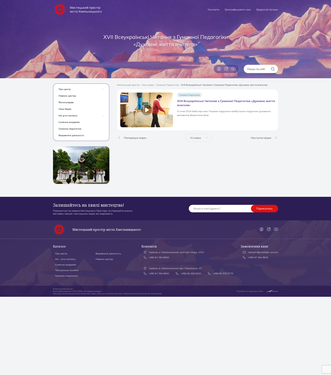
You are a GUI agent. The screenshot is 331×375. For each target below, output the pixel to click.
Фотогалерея (66, 102)
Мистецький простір (128, 84)
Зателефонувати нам (237, 9)
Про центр (65, 89)
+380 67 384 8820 (159, 257)
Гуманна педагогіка (70, 128)
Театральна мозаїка (66, 270)
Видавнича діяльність (71, 135)
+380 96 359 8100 (191, 273)
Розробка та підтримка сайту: (250, 291)
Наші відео (148, 84)
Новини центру (67, 95)
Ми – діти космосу (65, 259)
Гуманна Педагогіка (167, 84)
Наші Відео (65, 108)
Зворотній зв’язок (267, 9)
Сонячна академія (69, 122)
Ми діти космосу (68, 115)
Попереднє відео (135, 137)
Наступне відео (261, 137)
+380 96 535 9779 (223, 273)
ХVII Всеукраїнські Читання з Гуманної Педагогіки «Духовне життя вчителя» (226, 103)
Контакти (213, 9)
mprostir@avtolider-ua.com (263, 252)
